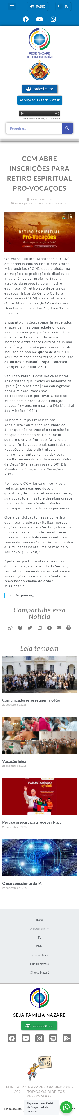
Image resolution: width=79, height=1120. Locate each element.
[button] (12, 6)
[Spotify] (53, 1038)
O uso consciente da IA (22, 883)
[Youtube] (26, 1038)
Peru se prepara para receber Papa (31, 822)
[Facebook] (12, 1038)
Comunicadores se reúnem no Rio (31, 700)
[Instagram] (39, 1038)
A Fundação (37, 928)
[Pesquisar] (67, 128)
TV (39, 937)
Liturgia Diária (39, 955)
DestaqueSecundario (30, 203)
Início (39, 920)
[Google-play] (67, 1038)
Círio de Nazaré (39, 972)
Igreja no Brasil (57, 203)
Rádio (39, 946)
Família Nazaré (39, 963)
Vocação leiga (14, 761)
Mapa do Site (13, 1109)
